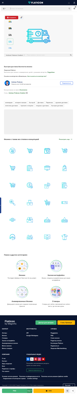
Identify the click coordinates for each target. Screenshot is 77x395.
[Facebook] (28, 359)
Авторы (4, 333)
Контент (5, 329)
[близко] (47, 220)
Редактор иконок (56, 340)
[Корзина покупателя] (12, 150)
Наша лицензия (7, 364)
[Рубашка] (64, 237)
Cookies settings (32, 378)
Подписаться (55, 346)
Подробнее (51, 72)
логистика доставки (11, 106)
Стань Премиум (66, 322)
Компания (5, 354)
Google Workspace (32, 335)
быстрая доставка (57, 106)
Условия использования (10, 376)
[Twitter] (32, 359)
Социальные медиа (33, 354)
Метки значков (7, 346)
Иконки (4, 335)
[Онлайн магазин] (47, 168)
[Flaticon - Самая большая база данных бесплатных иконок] (35, 3)
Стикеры (5, 338)
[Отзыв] (29, 237)
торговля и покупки (26, 106)
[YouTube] (43, 359)
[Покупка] (47, 150)
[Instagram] (39, 359)
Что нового (5, 371)
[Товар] (47, 237)
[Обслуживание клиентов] (12, 237)
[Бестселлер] (12, 220)
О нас (4, 358)
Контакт (4, 361)
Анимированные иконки (10, 343)
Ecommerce (23, 90)
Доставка (41, 102)
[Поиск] (12, 202)
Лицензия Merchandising (58, 348)
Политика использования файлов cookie (54, 376)
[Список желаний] (64, 185)
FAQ (52, 335)
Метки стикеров (7, 348)
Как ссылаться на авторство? (37, 76)
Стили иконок (55, 338)
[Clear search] (65, 8)
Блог (3, 366)
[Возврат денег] (29, 185)
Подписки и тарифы (8, 369)
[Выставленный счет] (29, 220)
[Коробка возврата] (47, 185)
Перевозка (49, 102)
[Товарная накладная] (29, 168)
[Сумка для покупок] (64, 168)
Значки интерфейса (8, 340)
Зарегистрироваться (35, 370)
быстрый (32, 102)
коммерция (9, 102)
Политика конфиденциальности (29, 376)
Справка (54, 329)
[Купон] (64, 202)
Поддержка (54, 333)
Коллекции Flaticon (57, 343)
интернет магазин (20, 102)
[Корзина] (12, 168)
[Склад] (29, 202)
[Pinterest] (35, 359)
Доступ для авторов (45, 322)
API (27, 333)
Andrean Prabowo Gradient (17, 93)
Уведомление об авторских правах (14, 378)
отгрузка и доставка (42, 106)
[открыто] (64, 220)
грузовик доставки (61, 102)
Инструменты (31, 329)
